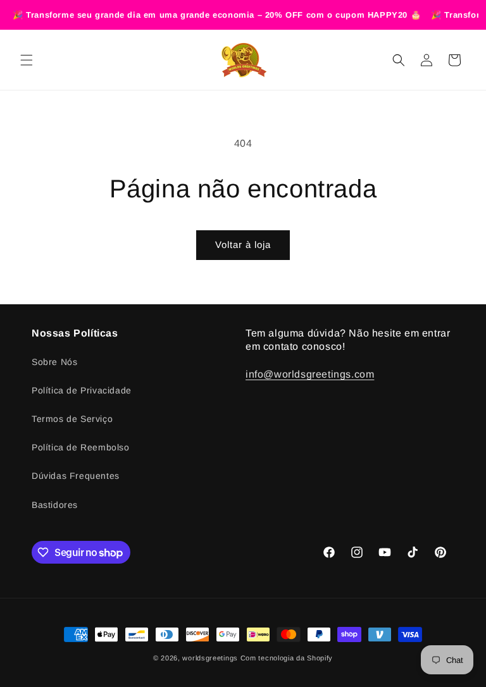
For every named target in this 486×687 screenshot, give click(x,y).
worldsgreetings (210, 658)
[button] (26, 60)
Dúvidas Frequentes (76, 476)
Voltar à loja (243, 244)
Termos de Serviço (72, 419)
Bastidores (55, 505)
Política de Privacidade (82, 390)
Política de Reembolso (81, 447)
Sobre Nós (54, 362)
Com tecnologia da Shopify (286, 658)
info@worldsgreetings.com (310, 374)
